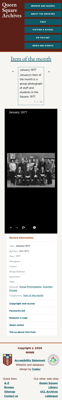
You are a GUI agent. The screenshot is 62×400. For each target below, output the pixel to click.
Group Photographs (30, 287)
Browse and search (43, 6)
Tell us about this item (22, 332)
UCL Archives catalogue (44, 394)
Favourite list (17, 311)
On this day (43, 38)
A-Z (6, 383)
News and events (43, 46)
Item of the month (31, 59)
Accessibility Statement (30, 360)
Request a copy (18, 318)
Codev (36, 369)
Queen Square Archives (12, 10)
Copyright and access (22, 303)
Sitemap (9, 392)
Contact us (11, 396)
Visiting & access (43, 30)
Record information (21, 238)
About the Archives (43, 14)
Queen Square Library (44, 386)
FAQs (43, 22)
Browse (9, 387)
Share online (16, 325)
